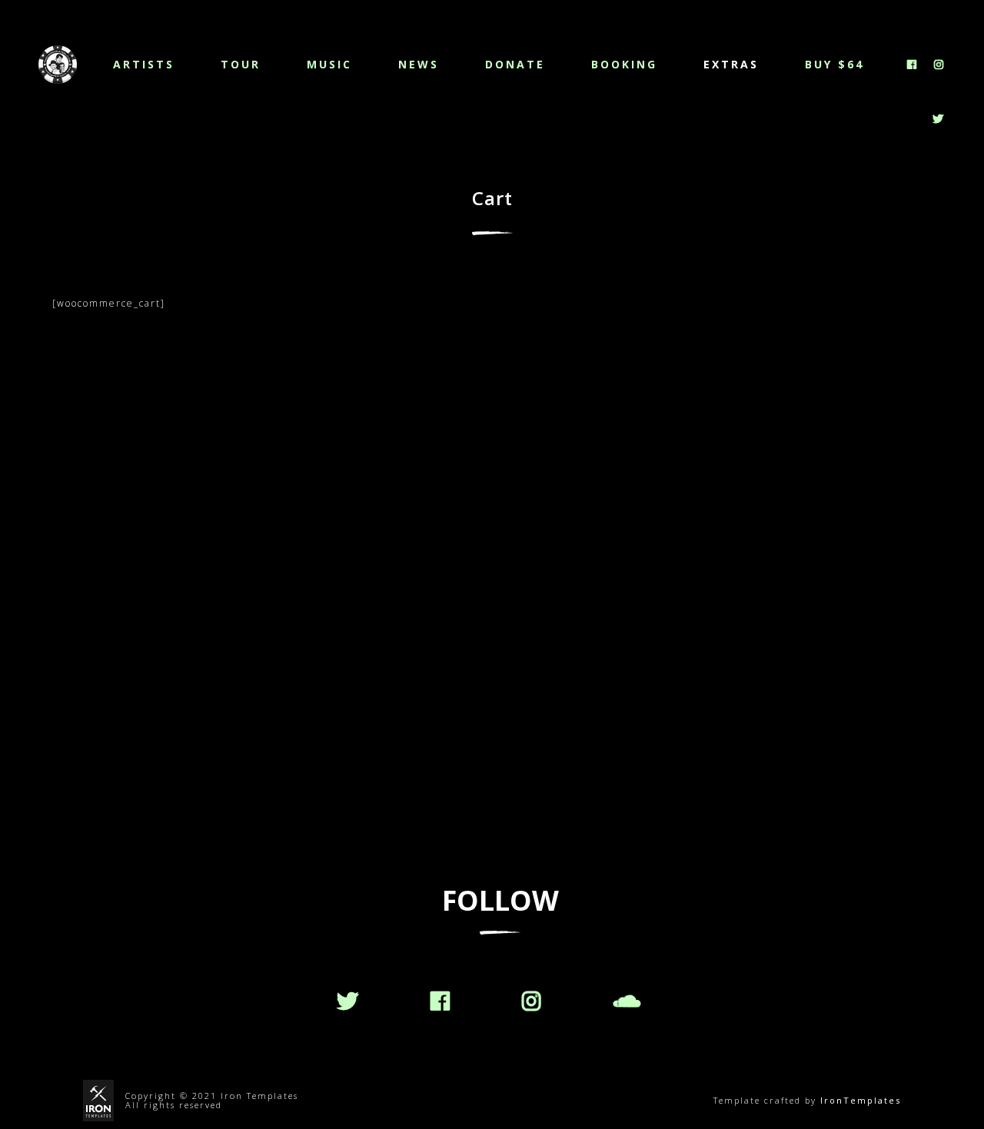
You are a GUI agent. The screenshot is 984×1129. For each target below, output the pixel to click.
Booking (624, 64)
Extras (731, 64)
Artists (144, 64)
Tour (241, 64)
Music (329, 64)
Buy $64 (834, 64)
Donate (515, 64)
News (418, 64)
